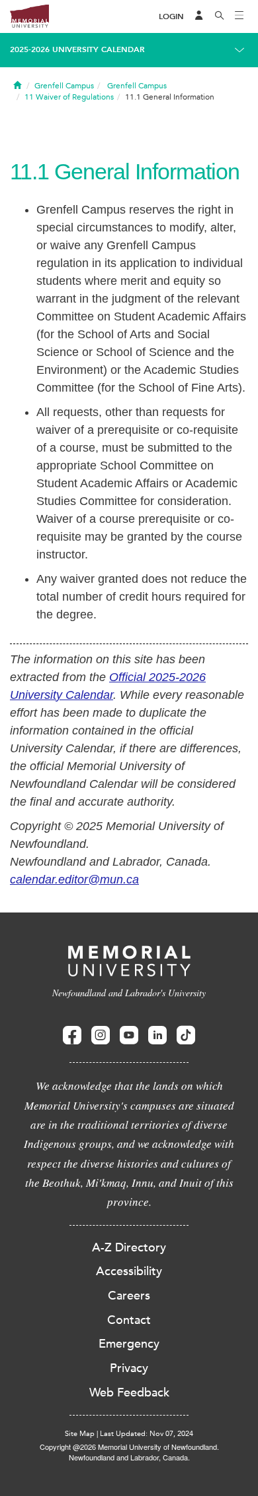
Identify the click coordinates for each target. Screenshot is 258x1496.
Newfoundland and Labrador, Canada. (129, 1457)
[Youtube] (129, 1035)
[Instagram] (100, 1035)
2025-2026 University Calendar (77, 49)
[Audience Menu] (199, 16)
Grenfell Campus (64, 85)
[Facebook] (72, 1035)
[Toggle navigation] (239, 16)
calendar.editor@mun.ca (74, 879)
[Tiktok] (186, 1035)
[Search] (219, 16)
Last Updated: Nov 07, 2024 (146, 1433)
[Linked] (157, 1035)
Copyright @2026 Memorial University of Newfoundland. (129, 1446)
